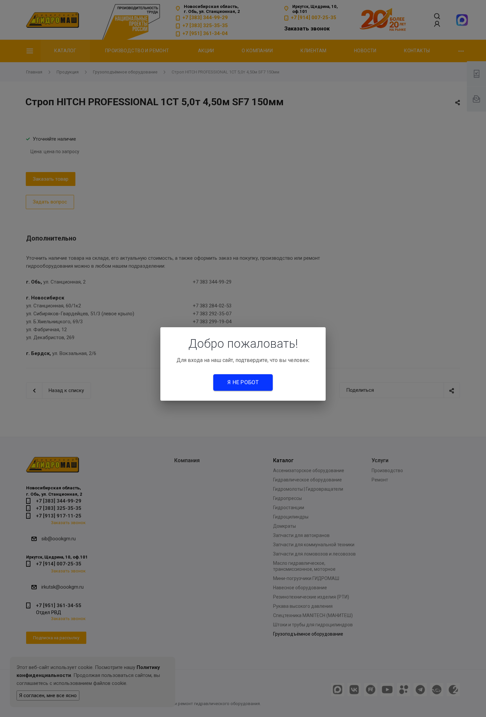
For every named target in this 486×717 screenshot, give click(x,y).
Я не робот (243, 382)
